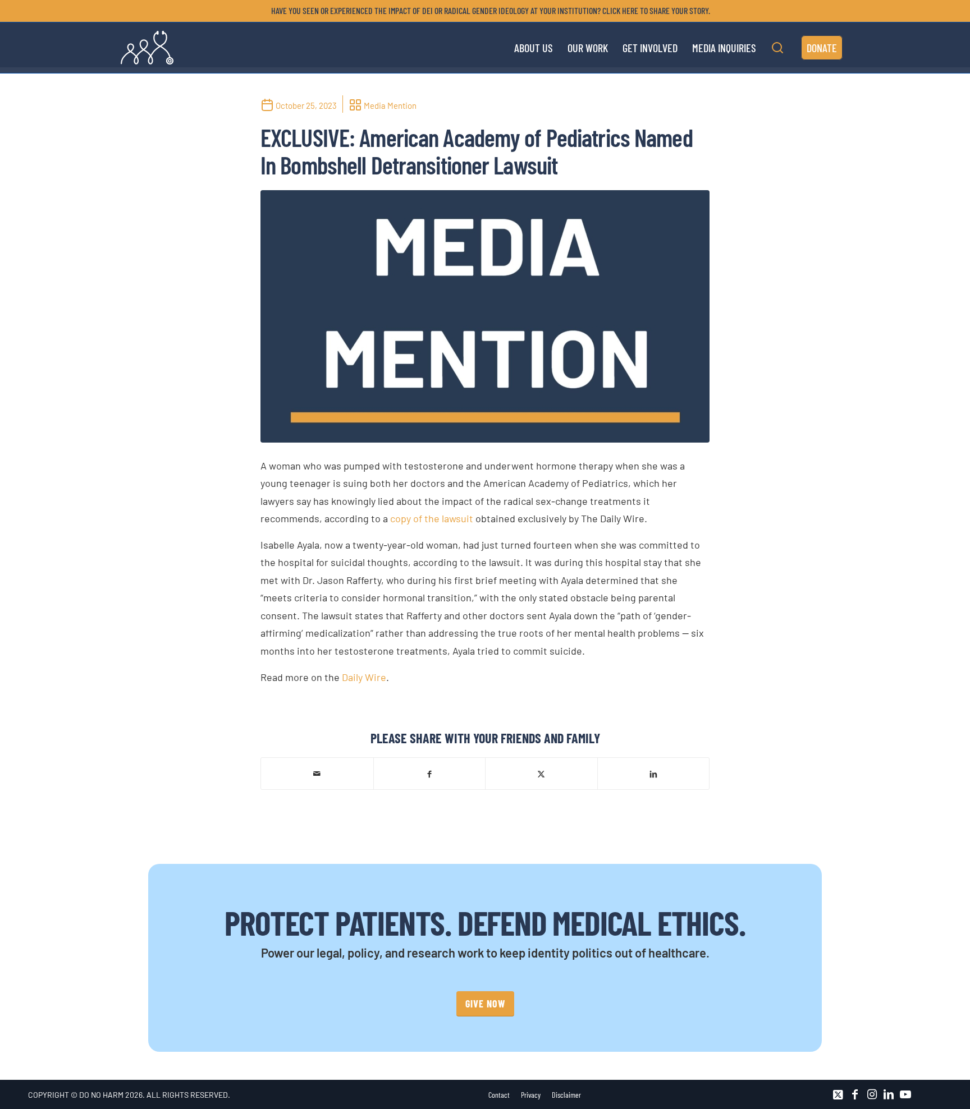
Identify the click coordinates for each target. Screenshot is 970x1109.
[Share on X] (541, 773)
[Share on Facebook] (430, 773)
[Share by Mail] (317, 773)
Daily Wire (364, 677)
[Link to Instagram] (871, 1094)
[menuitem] (488, 10)
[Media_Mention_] (485, 316)
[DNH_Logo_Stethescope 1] (147, 48)
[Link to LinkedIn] (888, 1094)
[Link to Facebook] (855, 1094)
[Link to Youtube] (905, 1094)
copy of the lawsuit (431, 518)
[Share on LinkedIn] (654, 773)
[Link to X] (838, 1094)
